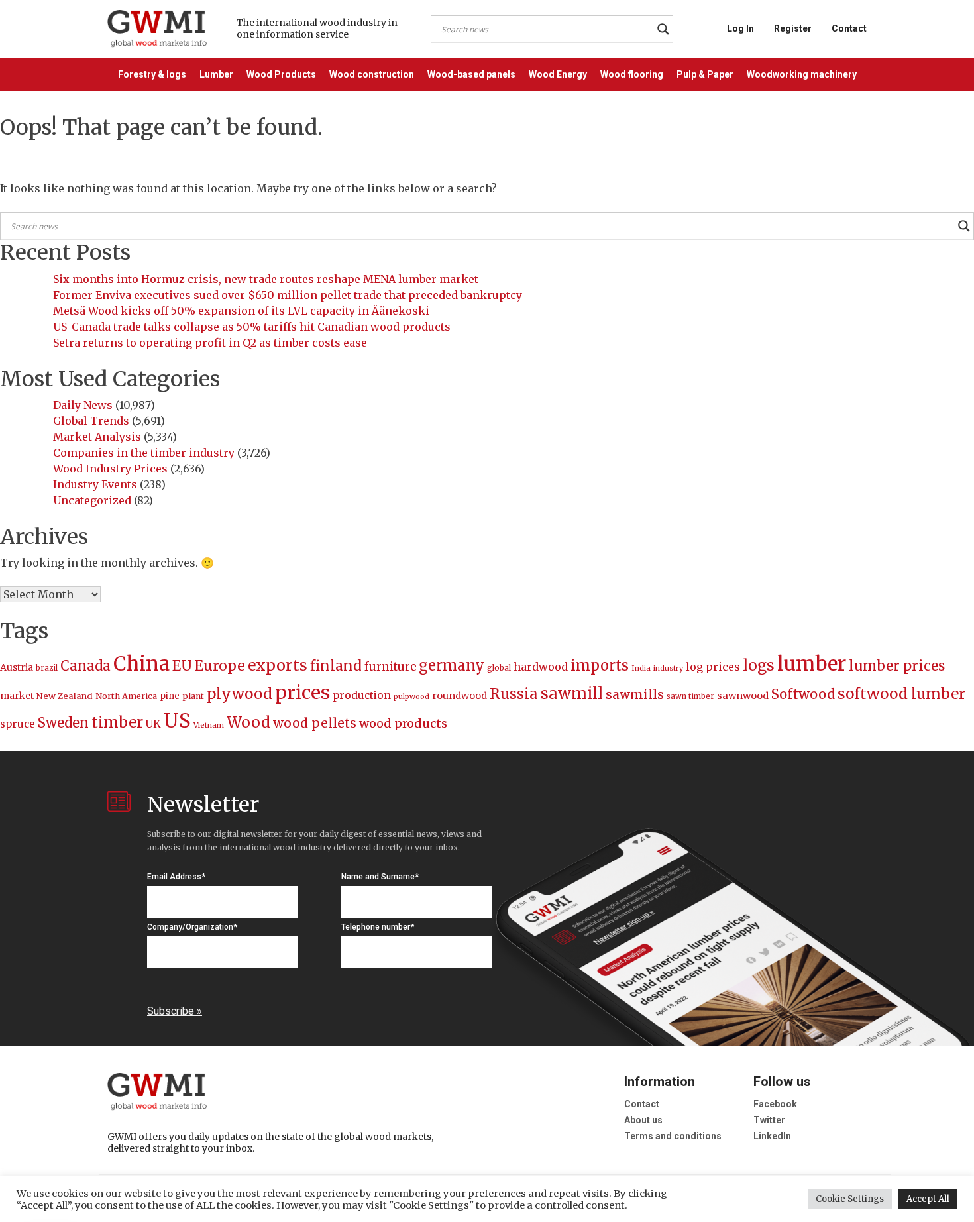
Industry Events (95, 484)
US (177, 720)
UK (153, 723)
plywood (239, 694)
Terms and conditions (673, 1136)
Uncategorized (92, 500)
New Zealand (64, 696)
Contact (849, 28)
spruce (17, 724)
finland (336, 666)
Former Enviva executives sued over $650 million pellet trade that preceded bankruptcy (287, 295)
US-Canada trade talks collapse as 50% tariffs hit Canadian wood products (252, 326)
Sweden (63, 722)
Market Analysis (97, 436)
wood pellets (314, 723)
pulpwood (411, 697)
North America (126, 696)
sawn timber (690, 696)
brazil (47, 668)
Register (793, 28)
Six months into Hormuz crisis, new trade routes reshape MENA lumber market (265, 279)
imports (599, 666)
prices (302, 692)
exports (277, 665)
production (362, 695)
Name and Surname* (380, 876)
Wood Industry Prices (110, 468)
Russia (514, 694)
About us (643, 1120)
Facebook (775, 1104)
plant (193, 696)
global (499, 668)
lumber (811, 663)
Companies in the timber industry (144, 452)
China (141, 663)
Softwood (803, 694)
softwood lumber (902, 694)
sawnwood (743, 696)
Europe (220, 666)
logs (759, 665)
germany (451, 665)
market (17, 696)
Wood (248, 722)
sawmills (635, 694)
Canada (85, 665)
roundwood (459, 696)
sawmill (572, 693)
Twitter (769, 1120)
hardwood (541, 666)
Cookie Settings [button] (850, 1199)
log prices (713, 666)
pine (170, 696)
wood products (403, 723)
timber (117, 722)
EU (182, 666)
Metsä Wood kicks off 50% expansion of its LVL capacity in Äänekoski (241, 310)
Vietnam (208, 725)
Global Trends (91, 420)
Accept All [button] (927, 1199)
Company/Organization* (192, 927)
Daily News (83, 405)
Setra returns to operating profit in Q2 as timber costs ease (210, 342)
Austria (16, 667)
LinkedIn (772, 1136)
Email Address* (176, 876)
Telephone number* (377, 927)
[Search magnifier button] (663, 29)
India (641, 668)
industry (668, 668)
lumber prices (897, 666)
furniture (390, 667)
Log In (740, 28)
